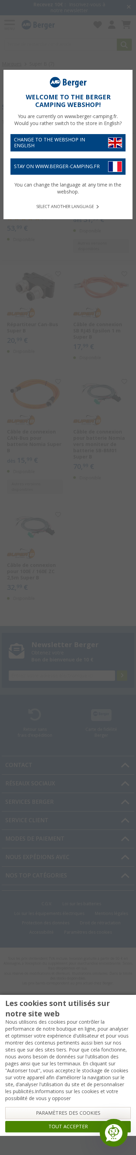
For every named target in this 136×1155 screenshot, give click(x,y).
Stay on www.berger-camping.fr (57, 166)
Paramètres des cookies (68, 1113)
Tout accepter (68, 1126)
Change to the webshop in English (49, 142)
